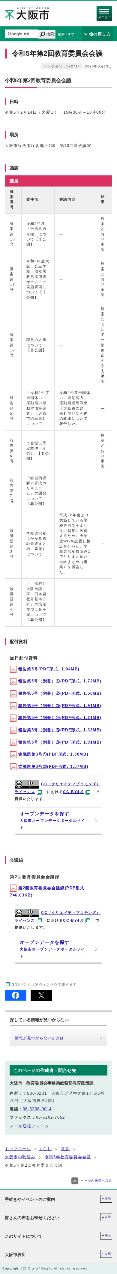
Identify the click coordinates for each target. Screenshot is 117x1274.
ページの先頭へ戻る (96, 1180)
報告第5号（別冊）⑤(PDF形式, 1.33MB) (59, 730)
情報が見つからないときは (39, 1038)
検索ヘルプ (66, 34)
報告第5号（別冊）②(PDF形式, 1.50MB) (59, 693)
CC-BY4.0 (73, 792)
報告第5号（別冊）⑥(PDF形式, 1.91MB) (59, 742)
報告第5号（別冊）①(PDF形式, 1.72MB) (59, 681)
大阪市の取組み (20, 1157)
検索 (50, 34)
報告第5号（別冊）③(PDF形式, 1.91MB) (59, 705)
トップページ (18, 1149)
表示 (108, 1198)
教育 (65, 1149)
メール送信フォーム (29, 1126)
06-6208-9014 (37, 1109)
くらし (45, 1149)
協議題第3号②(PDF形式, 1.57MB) (53, 766)
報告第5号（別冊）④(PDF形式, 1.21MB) (59, 717)
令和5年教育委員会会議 (68, 1157)
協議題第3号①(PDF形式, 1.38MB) (53, 754)
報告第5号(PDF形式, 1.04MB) (49, 669)
